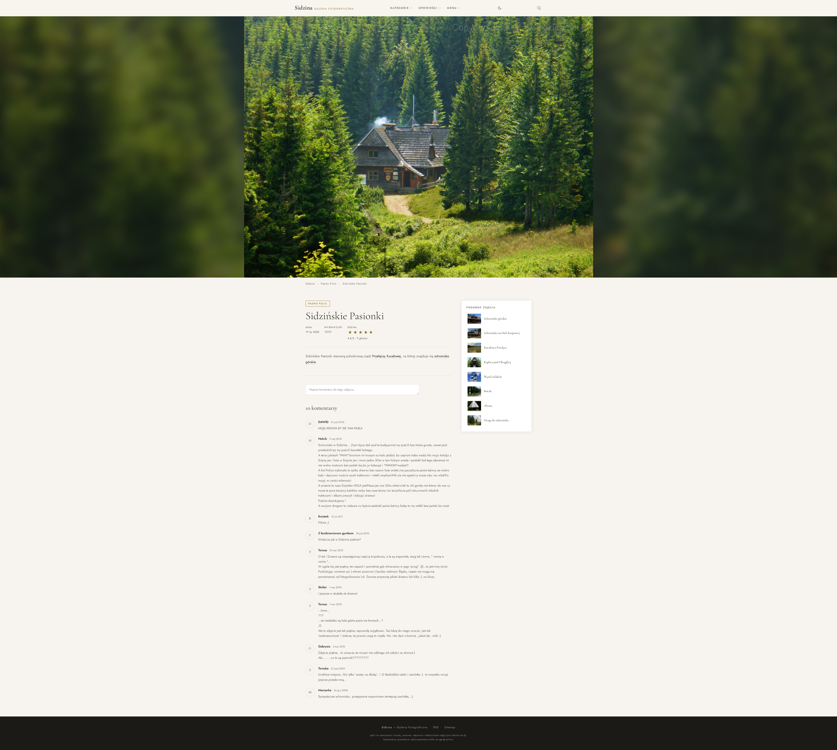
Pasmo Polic (329, 284)
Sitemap (450, 727)
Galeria (310, 284)
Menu (451, 8)
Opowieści (427, 8)
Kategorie (399, 8)
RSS (436, 727)
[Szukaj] (539, 8)
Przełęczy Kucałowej (386, 356)
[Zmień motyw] (499, 8)
